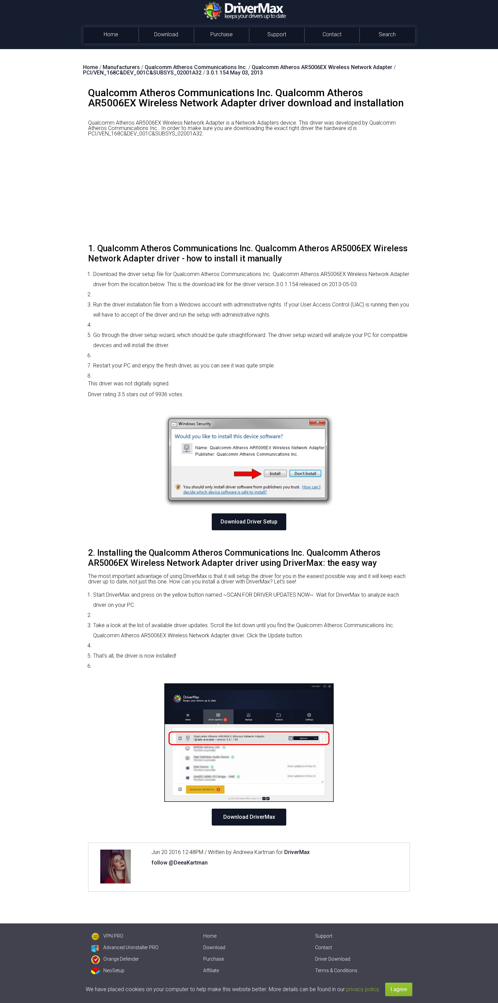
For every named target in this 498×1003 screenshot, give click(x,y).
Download (166, 34)
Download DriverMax (249, 817)
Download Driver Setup (249, 521)
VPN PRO (113, 936)
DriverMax (297, 852)
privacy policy (362, 989)
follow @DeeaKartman (179, 862)
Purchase (221, 34)
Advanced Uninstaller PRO (131, 947)
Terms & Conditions (336, 970)
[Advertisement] (249, 192)
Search (387, 34)
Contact (332, 34)
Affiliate (211, 970)
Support (276, 34)
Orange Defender (121, 959)
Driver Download (332, 959)
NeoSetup (113, 970)
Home (111, 34)
